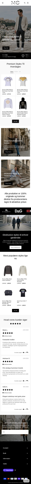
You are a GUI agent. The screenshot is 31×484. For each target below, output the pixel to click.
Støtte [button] (5, 464)
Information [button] (6, 458)
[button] (2, 2)
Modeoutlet (13, 482)
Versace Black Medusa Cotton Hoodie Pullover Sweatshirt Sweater (22, 113)
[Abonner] (27, 432)
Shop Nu (6, 48)
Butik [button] (4, 453)
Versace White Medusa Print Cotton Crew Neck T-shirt (7, 91)
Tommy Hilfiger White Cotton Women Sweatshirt (22, 280)
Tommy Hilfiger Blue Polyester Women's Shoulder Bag (6, 302)
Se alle (15, 121)
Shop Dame (8, 151)
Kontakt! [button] (5, 448)
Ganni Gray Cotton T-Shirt (22, 301)
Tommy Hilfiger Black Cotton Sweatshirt (7, 279)
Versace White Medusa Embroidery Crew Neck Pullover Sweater (7, 113)
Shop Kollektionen (15, 247)
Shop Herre (8, 183)
